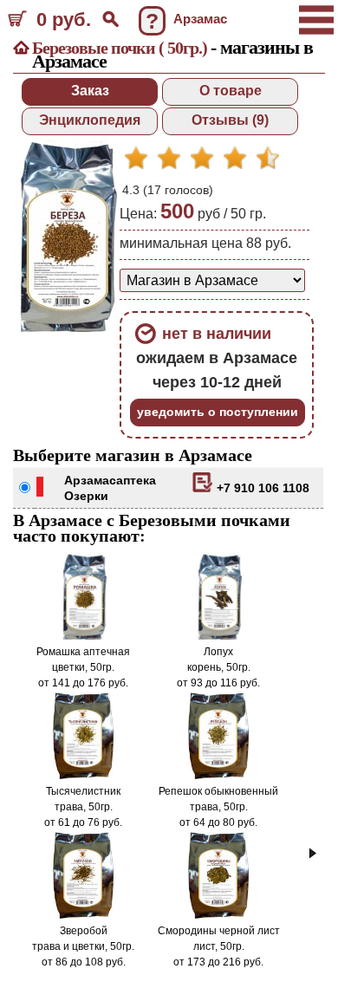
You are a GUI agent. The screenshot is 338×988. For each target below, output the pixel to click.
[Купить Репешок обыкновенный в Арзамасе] (219, 776)
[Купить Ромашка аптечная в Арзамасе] (83, 636)
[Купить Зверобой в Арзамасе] (83, 915)
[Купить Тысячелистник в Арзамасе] (83, 776)
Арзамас (90, 480)
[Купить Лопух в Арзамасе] (218, 636)
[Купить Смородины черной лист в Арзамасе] (219, 915)
